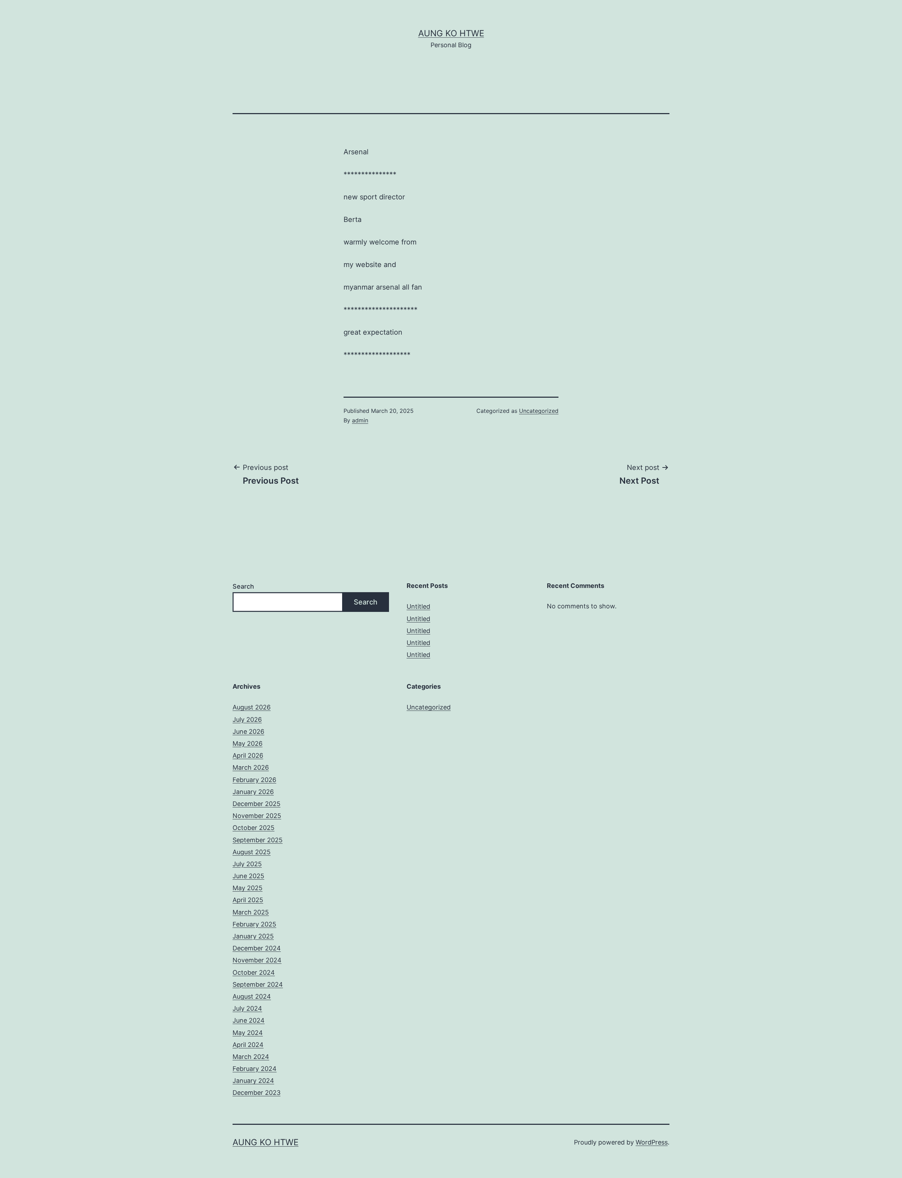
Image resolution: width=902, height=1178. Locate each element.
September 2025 (258, 840)
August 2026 (252, 707)
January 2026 (253, 791)
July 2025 (247, 864)
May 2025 (247, 888)
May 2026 (247, 743)
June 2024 (249, 1020)
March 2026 (251, 767)
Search (243, 586)
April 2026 (248, 755)
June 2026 (248, 731)
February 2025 (254, 924)
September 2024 (258, 984)
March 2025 (251, 912)
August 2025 (252, 852)
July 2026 (247, 719)
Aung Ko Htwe (451, 33)
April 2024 (248, 1044)
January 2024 (253, 1080)
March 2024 (251, 1056)
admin (360, 420)
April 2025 (248, 900)
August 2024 (252, 996)
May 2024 (248, 1032)
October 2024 (254, 972)
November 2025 (257, 815)
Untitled (418, 606)
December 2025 (256, 803)
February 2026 (254, 779)
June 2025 (248, 876)
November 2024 (257, 960)
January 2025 (253, 936)
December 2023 (256, 1092)
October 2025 (253, 827)
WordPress (652, 1142)
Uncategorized (538, 410)
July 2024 (247, 1008)
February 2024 (255, 1068)
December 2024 (257, 948)
